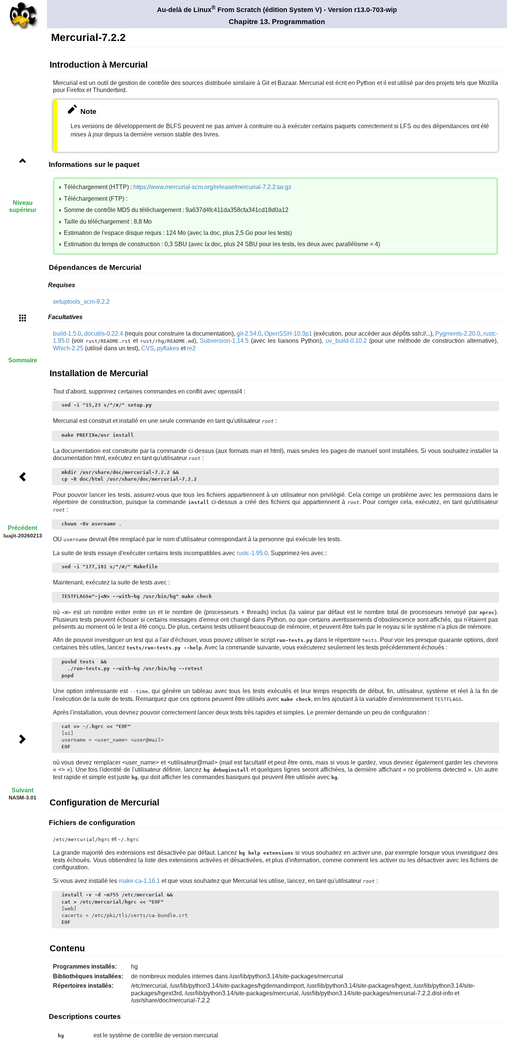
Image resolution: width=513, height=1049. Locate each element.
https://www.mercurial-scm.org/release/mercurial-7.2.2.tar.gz (212, 187)
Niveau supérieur (22, 206)
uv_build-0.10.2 (346, 341)
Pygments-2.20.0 (457, 333)
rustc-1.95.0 (252, 553)
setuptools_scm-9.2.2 (81, 301)
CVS (147, 348)
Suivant (22, 790)
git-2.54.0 (249, 333)
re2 (191, 348)
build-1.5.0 (67, 333)
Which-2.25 (68, 348)
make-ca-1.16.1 (139, 881)
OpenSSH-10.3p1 (288, 333)
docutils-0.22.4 (103, 333)
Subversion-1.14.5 (224, 341)
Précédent (22, 528)
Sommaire (22, 360)
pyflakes (168, 348)
